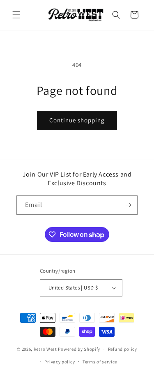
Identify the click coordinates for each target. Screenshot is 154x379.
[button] (16, 15)
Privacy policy (59, 362)
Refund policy (122, 349)
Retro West (45, 349)
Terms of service (100, 362)
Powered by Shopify (79, 349)
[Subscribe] (128, 205)
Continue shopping (77, 120)
